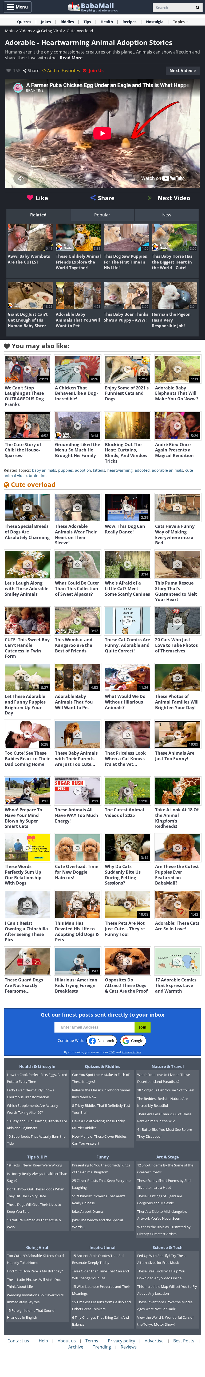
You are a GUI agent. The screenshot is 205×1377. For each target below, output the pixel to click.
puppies (65, 470)
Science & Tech (168, 1247)
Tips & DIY (37, 1157)
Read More (71, 58)
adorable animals (167, 470)
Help (43, 1341)
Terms (91, 1341)
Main (10, 30)
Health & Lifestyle (37, 1066)
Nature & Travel (168, 1066)
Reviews (129, 1347)
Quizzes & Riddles (102, 1066)
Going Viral (51, 30)
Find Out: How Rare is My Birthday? (35, 1271)
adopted (142, 470)
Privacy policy (121, 1341)
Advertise (154, 1341)
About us (67, 1341)
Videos (25, 30)
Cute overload (80, 30)
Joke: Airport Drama (87, 1211)
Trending (102, 1347)
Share (34, 70)
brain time (38, 475)
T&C (112, 1052)
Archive (75, 1347)
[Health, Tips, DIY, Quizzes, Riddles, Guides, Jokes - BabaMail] (93, 6)
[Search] (198, 7)
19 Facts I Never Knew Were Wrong (34, 1165)
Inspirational (102, 1247)
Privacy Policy (131, 1052)
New (166, 215)
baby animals (44, 470)
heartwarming (120, 470)
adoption (83, 470)
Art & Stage (167, 1157)
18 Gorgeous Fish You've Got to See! (165, 1090)
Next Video (180, 70)
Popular (102, 215)
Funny (102, 1157)
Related (38, 215)
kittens (99, 470)
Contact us (18, 1341)
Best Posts (183, 1341)
